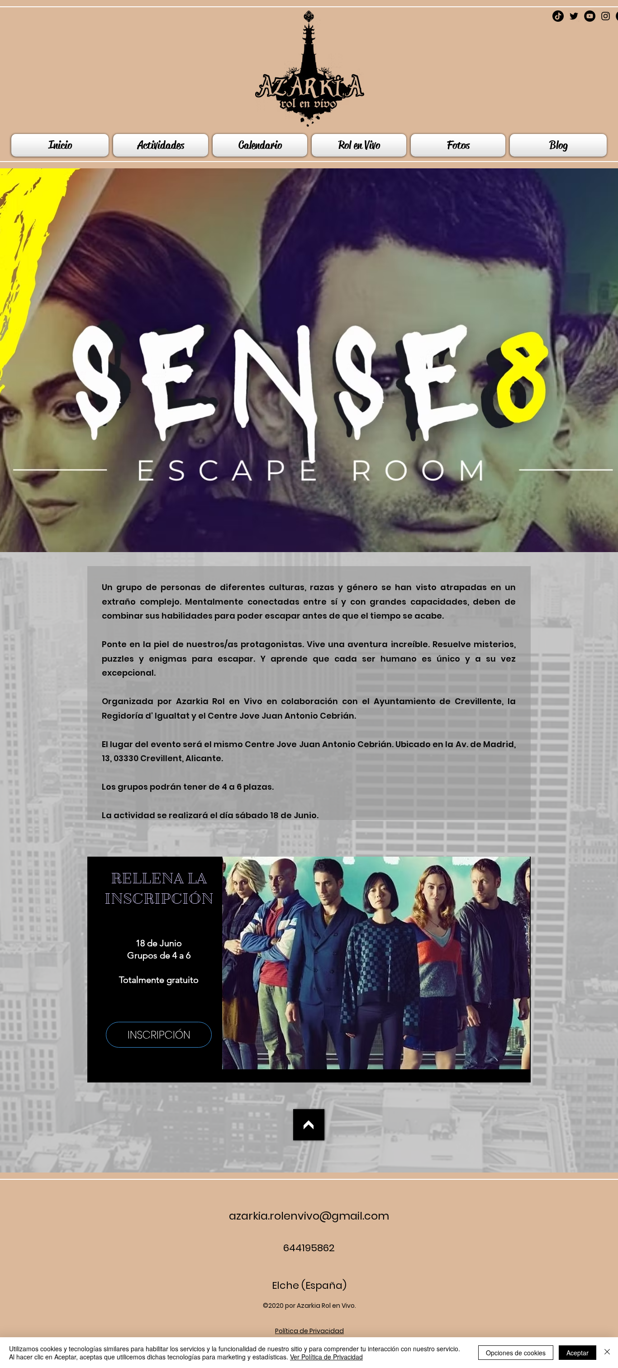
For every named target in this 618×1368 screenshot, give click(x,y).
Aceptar (577, 1352)
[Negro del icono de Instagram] (605, 16)
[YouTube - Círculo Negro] (589, 16)
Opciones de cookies (516, 1352)
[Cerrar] (607, 1352)
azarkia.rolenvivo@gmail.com (309, 1215)
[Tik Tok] (558, 16)
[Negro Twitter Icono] (574, 16)
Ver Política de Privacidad (326, 1356)
